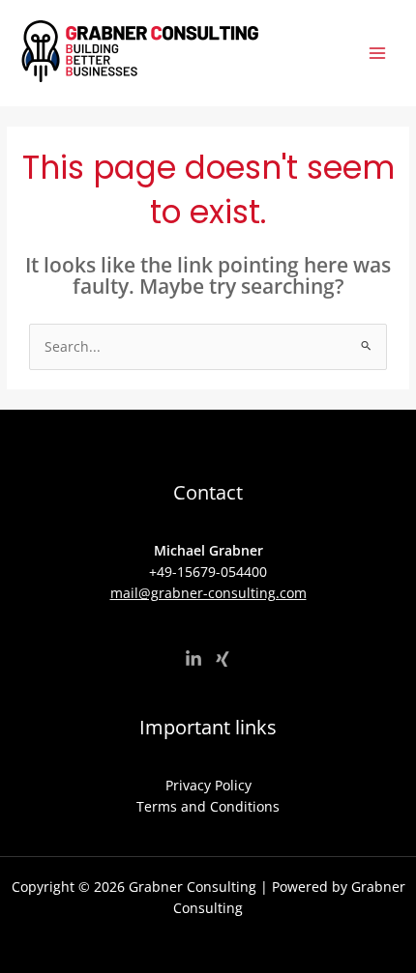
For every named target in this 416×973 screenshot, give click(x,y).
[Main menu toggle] (378, 53)
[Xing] (222, 659)
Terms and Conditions (208, 806)
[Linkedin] (193, 659)
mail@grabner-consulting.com (208, 593)
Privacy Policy (208, 785)
